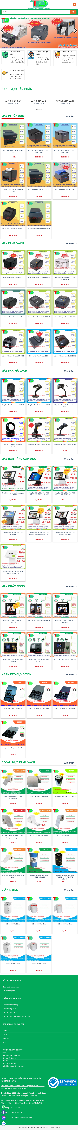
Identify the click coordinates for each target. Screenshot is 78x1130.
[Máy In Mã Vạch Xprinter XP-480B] (65, 302)
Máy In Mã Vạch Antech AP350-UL (65, 356)
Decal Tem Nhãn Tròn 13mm (39, 796)
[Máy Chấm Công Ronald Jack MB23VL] (39, 644)
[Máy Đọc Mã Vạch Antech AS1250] (65, 429)
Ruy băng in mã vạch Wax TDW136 (65, 796)
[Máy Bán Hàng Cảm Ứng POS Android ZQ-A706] (65, 517)
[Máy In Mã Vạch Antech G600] (39, 341)
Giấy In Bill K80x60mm (13, 963)
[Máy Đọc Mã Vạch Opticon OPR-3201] (65, 390)
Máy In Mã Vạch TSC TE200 (13, 317)
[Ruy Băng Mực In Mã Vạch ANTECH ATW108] (39, 860)
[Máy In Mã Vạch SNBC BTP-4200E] (39, 302)
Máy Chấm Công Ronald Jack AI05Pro (65, 621)
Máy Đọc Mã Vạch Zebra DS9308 (13, 405)
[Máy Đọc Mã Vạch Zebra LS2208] (39, 390)
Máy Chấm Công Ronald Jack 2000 (65, 659)
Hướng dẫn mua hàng (11, 987)
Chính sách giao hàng (10, 1009)
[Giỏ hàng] (74, 4)
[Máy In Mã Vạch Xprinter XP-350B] (13, 341)
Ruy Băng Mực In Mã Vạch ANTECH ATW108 (39, 876)
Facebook (6, 1030)
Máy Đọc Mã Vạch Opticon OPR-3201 (65, 406)
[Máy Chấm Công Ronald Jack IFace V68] (13, 605)
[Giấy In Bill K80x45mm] (65, 909)
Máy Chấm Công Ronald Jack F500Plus (13, 660)
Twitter (5, 1034)
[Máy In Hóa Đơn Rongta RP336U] (39, 213)
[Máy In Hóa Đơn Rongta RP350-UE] (39, 174)
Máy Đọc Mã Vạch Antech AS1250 (65, 444)
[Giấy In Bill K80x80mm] (39, 948)
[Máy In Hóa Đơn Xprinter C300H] (65, 174)
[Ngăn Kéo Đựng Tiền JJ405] (13, 693)
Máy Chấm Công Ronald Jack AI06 (39, 620)
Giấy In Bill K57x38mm (13, 924)
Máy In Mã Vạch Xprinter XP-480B (65, 317)
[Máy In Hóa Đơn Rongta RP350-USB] (13, 135)
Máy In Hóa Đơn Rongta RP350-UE (39, 189)
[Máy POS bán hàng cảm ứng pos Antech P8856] (13, 478)
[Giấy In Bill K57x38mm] (13, 909)
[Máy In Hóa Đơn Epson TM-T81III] (13, 213)
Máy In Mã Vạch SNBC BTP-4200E (39, 317)
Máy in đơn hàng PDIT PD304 (13, 277)
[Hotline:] (4, 1107)
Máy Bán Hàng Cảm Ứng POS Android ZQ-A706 (65, 533)
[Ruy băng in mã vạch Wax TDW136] (65, 781)
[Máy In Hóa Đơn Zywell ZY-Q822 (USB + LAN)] (39, 135)
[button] (75, 30)
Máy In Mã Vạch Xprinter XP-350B (13, 356)
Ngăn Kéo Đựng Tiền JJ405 (13, 708)
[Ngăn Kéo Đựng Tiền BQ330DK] (65, 693)
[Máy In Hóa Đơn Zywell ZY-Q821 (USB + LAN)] (65, 135)
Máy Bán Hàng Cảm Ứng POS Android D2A (13, 533)
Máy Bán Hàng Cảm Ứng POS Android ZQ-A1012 (13, 572)
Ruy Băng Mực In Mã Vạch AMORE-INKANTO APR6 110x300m (65, 877)
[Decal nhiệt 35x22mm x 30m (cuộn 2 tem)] (13, 860)
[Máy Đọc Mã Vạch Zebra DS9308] (13, 390)
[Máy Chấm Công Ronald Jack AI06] (39, 605)
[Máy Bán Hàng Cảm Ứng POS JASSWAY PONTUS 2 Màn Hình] (39, 478)
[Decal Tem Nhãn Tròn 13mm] (39, 781)
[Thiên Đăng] (39, 4)
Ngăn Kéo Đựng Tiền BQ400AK (39, 708)
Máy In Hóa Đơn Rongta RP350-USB (13, 151)
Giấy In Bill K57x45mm (39, 924)
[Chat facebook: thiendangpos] (4, 1118)
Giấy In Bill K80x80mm (39, 963)
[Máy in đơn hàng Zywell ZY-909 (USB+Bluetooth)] (65, 262)
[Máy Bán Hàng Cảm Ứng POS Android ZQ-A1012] (13, 556)
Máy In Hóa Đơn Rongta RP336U (39, 228)
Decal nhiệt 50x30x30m (65, 836)
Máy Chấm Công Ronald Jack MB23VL (39, 660)
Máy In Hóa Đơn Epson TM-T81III (13, 228)
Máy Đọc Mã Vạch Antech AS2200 (39, 444)
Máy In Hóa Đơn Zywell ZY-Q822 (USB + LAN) (39, 151)
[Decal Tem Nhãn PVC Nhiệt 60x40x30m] (13, 781)
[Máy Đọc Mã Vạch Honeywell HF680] (13, 429)
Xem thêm (69, 116)
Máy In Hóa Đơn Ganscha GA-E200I (13, 190)
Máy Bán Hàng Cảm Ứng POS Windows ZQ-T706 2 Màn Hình (65, 494)
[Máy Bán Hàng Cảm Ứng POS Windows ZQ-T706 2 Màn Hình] (65, 478)
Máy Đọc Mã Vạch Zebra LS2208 (39, 405)
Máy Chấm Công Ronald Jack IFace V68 (13, 621)
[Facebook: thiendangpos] (4, 1112)
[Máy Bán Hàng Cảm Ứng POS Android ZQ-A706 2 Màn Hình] (39, 517)
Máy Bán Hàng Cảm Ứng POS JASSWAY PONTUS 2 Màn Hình (39, 494)
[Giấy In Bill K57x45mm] (39, 909)
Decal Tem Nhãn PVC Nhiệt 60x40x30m (13, 797)
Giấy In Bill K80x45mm (65, 924)
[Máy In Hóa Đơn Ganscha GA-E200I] (13, 174)
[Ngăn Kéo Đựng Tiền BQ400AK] (39, 693)
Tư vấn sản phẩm (9, 991)
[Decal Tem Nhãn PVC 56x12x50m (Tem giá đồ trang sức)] (13, 821)
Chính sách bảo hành (10, 1012)
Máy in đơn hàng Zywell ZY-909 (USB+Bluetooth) (65, 278)
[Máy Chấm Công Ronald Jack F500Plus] (13, 644)
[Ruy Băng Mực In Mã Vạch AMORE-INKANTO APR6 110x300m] (65, 860)
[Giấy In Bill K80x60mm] (13, 948)
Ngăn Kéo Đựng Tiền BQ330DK (65, 708)
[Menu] (3, 4)
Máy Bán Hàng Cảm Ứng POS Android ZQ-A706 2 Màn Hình (39, 533)
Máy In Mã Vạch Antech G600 (39, 356)
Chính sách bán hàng (10, 1005)
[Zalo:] (4, 1123)
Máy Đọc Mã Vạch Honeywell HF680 (13, 445)
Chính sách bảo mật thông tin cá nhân (16, 1016)
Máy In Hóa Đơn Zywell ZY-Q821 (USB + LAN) (65, 151)
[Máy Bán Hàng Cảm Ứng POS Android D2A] (13, 517)
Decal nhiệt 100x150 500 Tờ (39, 836)
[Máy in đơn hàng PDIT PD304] (13, 262)
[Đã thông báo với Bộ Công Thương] (62, 1082)
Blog (4, 1042)
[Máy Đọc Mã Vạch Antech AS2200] (39, 429)
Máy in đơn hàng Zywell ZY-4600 (39, 277)
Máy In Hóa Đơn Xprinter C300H (65, 189)
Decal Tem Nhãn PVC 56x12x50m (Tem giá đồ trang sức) (13, 837)
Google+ (6, 1038)
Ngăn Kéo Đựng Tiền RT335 (13, 748)
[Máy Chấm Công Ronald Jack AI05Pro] (65, 605)
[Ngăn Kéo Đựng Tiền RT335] (13, 733)
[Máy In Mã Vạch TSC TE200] (13, 302)
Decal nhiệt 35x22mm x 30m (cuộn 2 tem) (13, 876)
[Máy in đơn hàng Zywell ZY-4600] (39, 262)
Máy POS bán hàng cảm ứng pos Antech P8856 (13, 494)
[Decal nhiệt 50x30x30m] (65, 821)
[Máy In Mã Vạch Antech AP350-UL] (65, 341)
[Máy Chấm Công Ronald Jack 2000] (65, 644)
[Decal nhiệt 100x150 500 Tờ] (39, 821)
